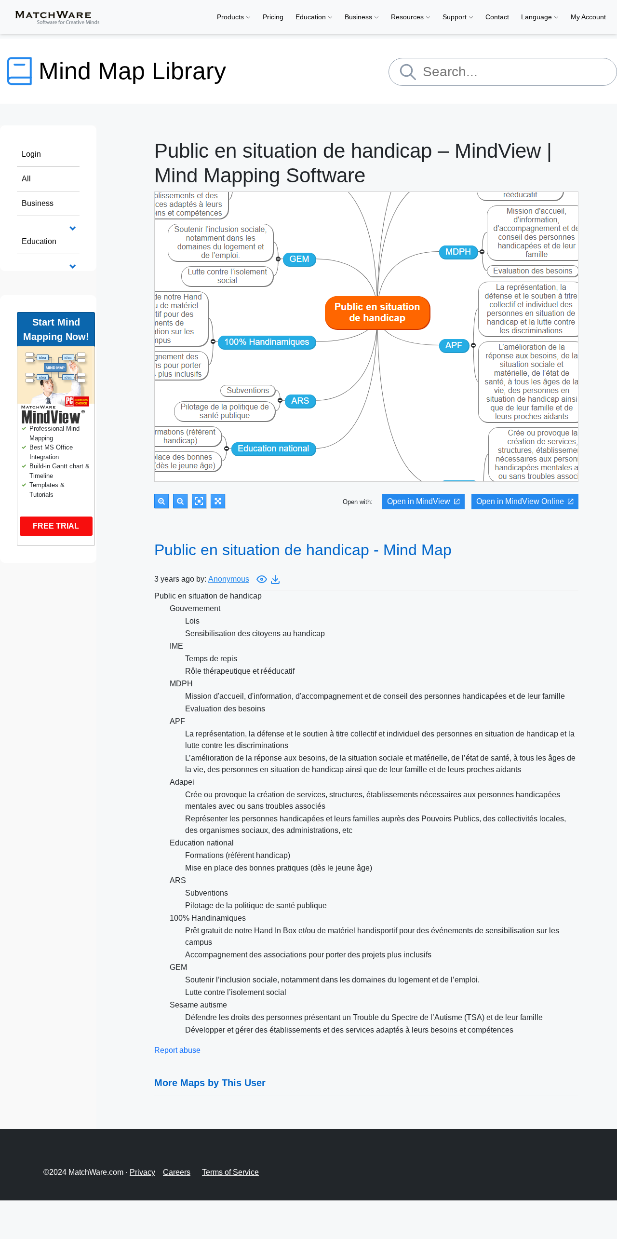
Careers (176, 1172)
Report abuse (177, 1050)
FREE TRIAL (56, 526)
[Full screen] (218, 501)
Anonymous (228, 579)
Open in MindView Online (520, 501)
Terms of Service (230, 1172)
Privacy (142, 1172)
